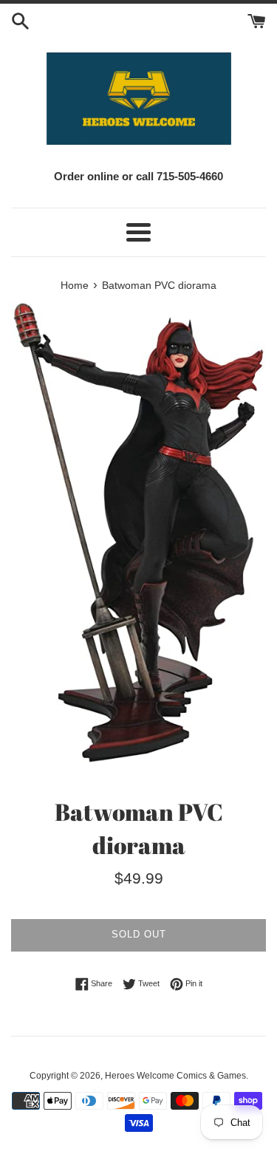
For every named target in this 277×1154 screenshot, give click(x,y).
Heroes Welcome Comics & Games (175, 1076)
